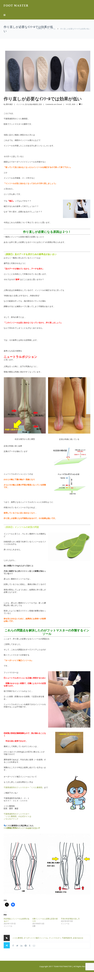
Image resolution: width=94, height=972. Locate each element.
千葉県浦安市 (67, 938)
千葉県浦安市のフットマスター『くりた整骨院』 (24, 787)
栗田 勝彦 (9, 104)
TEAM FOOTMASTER (62, 966)
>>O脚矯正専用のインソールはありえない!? (22, 828)
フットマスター (55, 938)
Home (39, 29)
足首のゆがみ (78, 938)
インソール (51, 29)
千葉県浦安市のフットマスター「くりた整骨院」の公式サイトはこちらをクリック (17, 816)
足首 (40, 104)
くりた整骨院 (17, 938)
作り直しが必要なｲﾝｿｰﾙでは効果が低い (43, 99)
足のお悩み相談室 (31, 104)
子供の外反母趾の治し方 (70, 918)
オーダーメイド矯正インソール (36, 938)
